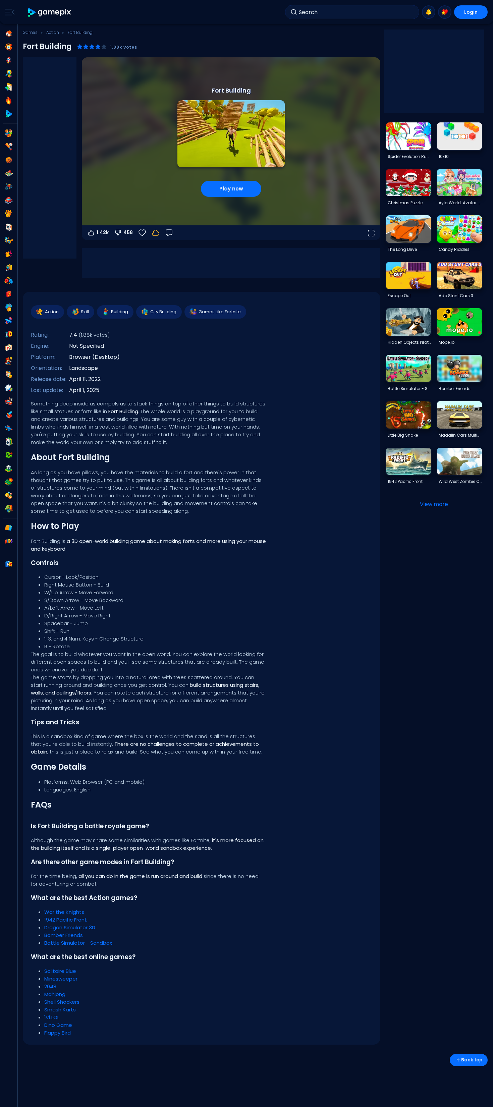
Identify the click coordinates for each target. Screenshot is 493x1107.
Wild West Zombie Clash (460, 481)
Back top (471, 1060)
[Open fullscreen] (371, 233)
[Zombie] (8, 508)
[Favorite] (444, 12)
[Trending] (8, 100)
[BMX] (8, 186)
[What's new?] (428, 12)
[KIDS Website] (8, 541)
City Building (163, 312)
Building (119, 312)
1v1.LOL (51, 1017)
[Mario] (8, 361)
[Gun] (8, 321)
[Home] (8, 33)
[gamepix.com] (49, 12)
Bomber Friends (63, 935)
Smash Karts (60, 1009)
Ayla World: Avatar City (460, 203)
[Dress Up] (8, 254)
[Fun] (8, 307)
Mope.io (446, 342)
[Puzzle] (8, 388)
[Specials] (8, 114)
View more (434, 504)
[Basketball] (8, 160)
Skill (85, 312)
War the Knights (64, 912)
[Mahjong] (8, 347)
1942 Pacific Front (65, 919)
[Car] (8, 200)
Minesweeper (60, 978)
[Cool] (8, 240)
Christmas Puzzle (405, 203)
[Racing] (8, 401)
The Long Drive (402, 249)
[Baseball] (8, 146)
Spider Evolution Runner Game (409, 156)
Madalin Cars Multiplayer (460, 435)
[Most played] (8, 60)
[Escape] (8, 267)
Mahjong (54, 994)
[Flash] (8, 294)
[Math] (8, 374)
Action (52, 32)
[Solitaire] (8, 441)
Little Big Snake (403, 435)
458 (128, 232)
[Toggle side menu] (8, 12)
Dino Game (58, 1025)
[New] (8, 87)
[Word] (8, 495)
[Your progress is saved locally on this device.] (156, 233)
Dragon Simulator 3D (69, 927)
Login (471, 12)
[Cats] (8, 213)
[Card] (8, 227)
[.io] (8, 334)
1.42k (103, 232)
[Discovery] (8, 73)
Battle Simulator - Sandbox (78, 942)
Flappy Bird (57, 1032)
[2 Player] (8, 133)
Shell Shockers (61, 1001)
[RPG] (8, 415)
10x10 (444, 156)
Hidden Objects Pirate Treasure (409, 342)
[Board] (8, 173)
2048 (50, 986)
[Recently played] (8, 47)
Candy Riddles (454, 249)
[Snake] (8, 455)
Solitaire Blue (60, 971)
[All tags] (8, 528)
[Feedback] (169, 233)
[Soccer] (8, 468)
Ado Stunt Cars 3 (456, 295)
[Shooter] (8, 428)
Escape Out (399, 295)
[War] (8, 482)
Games (30, 32)
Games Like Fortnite (220, 312)
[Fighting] (8, 280)
